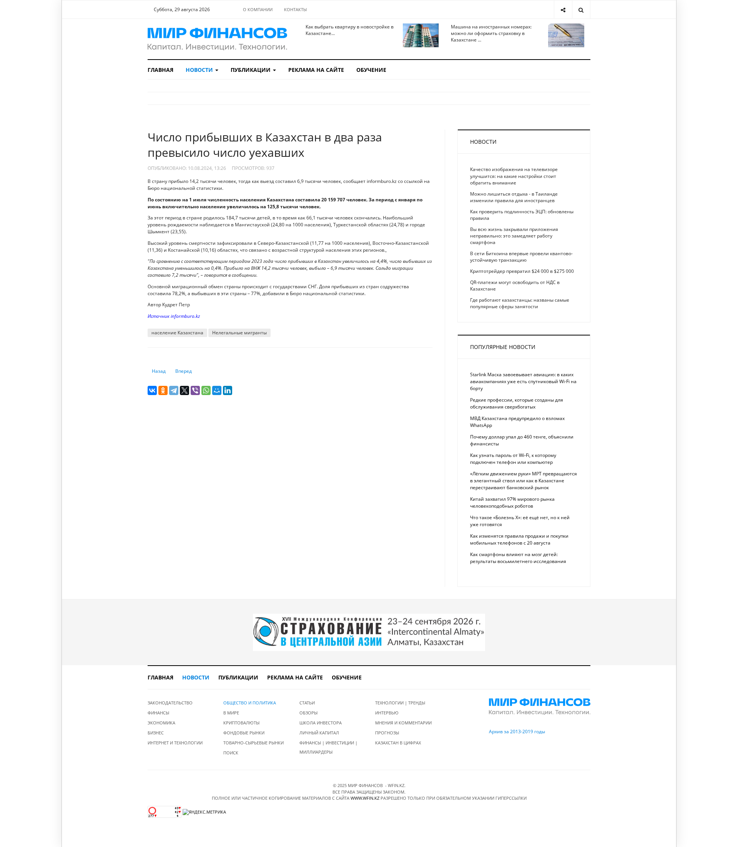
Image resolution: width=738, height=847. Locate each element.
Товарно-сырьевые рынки (253, 743)
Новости (200, 69)
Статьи (307, 703)
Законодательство (170, 703)
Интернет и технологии (175, 743)
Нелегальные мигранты (239, 332)
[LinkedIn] (227, 390)
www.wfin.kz (365, 798)
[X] (184, 390)
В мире (231, 713)
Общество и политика (249, 703)
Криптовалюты (241, 723)
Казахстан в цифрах (398, 743)
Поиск (230, 753)
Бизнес (156, 733)
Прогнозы (387, 733)
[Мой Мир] (216, 390)
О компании (258, 9)
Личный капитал (319, 733)
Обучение (371, 69)
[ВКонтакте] (152, 390)
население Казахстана (177, 332)
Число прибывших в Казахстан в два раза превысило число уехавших (265, 144)
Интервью (387, 713)
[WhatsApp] (206, 390)
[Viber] (195, 390)
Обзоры (308, 713)
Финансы (158, 713)
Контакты (295, 9)
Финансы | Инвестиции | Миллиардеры (328, 747)
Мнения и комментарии (403, 723)
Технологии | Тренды (400, 703)
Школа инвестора (320, 723)
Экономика (161, 723)
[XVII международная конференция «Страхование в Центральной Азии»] (369, 632)
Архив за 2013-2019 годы (517, 731)
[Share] (563, 9)
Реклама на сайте (316, 69)
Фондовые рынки (243, 733)
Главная (160, 69)
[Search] (581, 9)
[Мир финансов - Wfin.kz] (217, 39)
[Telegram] (173, 390)
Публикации (251, 69)
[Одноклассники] (163, 390)
